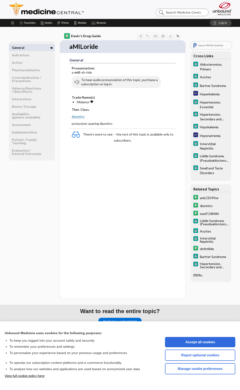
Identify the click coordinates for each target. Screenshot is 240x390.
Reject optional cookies (200, 355)
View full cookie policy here (25, 376)
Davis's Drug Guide (86, 36)
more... (198, 274)
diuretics (78, 116)
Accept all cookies (200, 342)
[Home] (12, 23)
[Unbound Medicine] (222, 8)
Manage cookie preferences (200, 369)
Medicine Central (67, 9)
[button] (99, 23)
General (18, 48)
